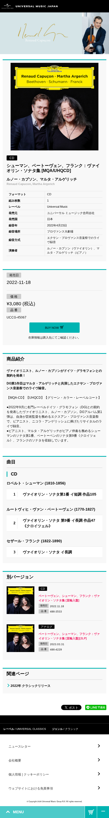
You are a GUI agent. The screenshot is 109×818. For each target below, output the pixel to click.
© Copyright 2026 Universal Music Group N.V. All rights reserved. (54, 801)
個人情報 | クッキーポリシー (28, 774)
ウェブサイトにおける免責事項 (30, 788)
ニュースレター (19, 746)
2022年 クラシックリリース (31, 686)
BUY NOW (91, 812)
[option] (54, 107)
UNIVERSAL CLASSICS (31, 728)
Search (91, 6)
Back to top (103, 812)
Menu (103, 6)
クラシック (71, 728)
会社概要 (14, 760)
